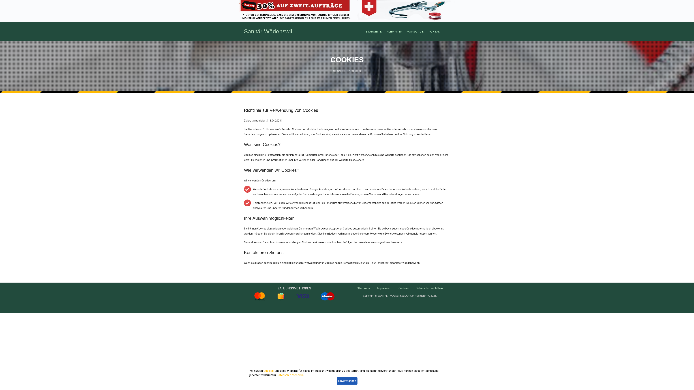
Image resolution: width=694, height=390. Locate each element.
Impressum (384, 288)
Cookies (355, 71)
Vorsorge (415, 31)
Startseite (340, 71)
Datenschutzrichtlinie (429, 288)
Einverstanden (347, 381)
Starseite (374, 31)
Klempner (394, 31)
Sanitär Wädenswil (268, 31)
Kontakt (435, 31)
